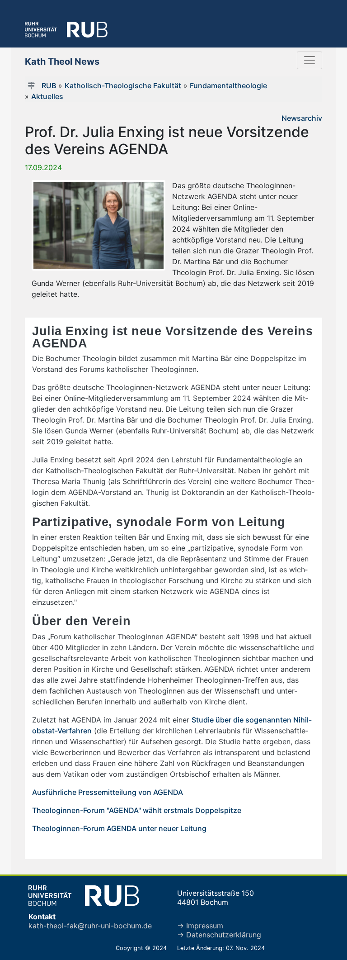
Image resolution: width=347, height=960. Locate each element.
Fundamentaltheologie (228, 85)
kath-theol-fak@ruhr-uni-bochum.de (90, 925)
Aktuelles (47, 96)
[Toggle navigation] (309, 60)
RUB (49, 85)
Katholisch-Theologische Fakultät (123, 85)
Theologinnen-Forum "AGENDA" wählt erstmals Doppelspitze (136, 810)
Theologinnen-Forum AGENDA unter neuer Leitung (119, 828)
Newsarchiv (301, 118)
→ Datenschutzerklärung (219, 934)
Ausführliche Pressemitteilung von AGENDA (107, 792)
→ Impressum (200, 925)
